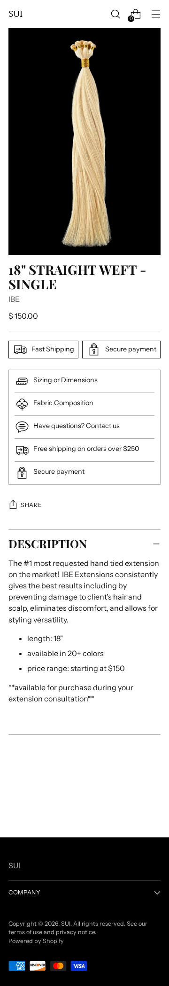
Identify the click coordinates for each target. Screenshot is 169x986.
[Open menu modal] (155, 14)
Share (31, 504)
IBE (14, 299)
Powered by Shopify (36, 940)
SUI (65, 923)
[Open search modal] (115, 14)
